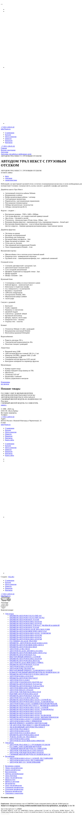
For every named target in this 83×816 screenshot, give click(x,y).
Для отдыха (9, 614)
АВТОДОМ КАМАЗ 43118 (20, 731)
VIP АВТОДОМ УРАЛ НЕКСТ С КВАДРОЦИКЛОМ (29, 725)
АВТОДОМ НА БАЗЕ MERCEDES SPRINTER (27, 741)
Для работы (9, 743)
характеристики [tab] (11, 180)
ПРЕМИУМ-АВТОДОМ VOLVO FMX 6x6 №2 (27, 618)
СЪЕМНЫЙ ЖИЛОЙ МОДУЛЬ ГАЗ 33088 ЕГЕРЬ (28, 748)
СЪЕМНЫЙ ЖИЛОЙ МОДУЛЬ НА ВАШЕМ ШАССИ (30, 754)
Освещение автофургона (14, 787)
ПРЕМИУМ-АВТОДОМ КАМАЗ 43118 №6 (26, 635)
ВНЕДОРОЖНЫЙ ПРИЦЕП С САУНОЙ (25, 657)
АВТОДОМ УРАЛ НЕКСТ (19, 729)
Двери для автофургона (14, 768)
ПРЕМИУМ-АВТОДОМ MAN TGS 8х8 (24, 619)
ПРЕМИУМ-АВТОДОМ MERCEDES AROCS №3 (28, 631)
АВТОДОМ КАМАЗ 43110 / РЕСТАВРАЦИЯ (26, 760)
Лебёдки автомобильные (14, 774)
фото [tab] (7, 176)
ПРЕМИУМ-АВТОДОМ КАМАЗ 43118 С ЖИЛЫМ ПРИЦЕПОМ (34, 717)
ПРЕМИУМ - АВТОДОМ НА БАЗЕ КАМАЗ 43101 (29, 643)
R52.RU (11, 577)
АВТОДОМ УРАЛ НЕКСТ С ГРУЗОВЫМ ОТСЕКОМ (30, 745)
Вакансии (8, 140)
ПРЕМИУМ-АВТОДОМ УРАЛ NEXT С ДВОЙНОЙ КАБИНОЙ (34, 705)
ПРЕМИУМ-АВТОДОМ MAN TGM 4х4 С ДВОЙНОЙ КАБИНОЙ (35, 625)
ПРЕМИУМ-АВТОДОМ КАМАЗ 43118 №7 (26, 637)
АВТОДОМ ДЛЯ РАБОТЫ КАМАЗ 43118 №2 (27, 752)
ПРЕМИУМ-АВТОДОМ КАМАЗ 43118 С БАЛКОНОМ (30, 715)
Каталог (8, 135)
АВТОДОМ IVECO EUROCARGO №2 (24, 698)
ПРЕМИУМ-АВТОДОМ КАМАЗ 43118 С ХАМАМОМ (30, 633)
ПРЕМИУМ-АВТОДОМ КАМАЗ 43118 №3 (26, 713)
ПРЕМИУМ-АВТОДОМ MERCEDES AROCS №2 (28, 653)
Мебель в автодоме (12, 781)
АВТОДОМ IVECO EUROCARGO (23, 733)
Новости (8, 139)
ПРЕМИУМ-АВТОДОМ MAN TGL (23, 655)
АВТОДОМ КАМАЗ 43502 (20, 739)
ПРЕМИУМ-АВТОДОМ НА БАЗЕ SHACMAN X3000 (30, 629)
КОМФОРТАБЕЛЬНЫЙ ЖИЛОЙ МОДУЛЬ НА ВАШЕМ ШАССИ (34, 672)
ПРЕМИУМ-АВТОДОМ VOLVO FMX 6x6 (26, 616)
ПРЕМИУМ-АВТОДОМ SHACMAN (23, 647)
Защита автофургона (12, 770)
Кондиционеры (11, 772)
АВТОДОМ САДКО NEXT (20, 649)
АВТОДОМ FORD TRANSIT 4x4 (22, 668)
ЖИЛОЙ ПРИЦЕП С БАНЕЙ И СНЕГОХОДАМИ (28, 723)
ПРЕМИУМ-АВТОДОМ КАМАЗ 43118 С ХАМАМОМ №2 (32, 709)
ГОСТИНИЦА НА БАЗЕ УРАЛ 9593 (23, 641)
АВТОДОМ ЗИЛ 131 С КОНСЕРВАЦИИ (25, 762)
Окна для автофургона (13, 785)
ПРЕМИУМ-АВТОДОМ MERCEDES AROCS (27, 645)
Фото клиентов (10, 137)
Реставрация (9, 756)
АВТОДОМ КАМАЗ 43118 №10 (21, 676)
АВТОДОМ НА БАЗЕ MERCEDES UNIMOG (26, 662)
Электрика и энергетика (14, 793)
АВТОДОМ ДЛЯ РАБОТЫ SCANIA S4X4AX (27, 750)
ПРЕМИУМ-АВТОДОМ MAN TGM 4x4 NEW (27, 686)
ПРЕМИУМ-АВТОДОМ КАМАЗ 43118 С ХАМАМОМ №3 (32, 702)
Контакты (8, 142)
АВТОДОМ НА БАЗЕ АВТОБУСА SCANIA (26, 651)
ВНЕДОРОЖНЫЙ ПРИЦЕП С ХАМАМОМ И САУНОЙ (31, 670)
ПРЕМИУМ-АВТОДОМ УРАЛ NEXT (24, 678)
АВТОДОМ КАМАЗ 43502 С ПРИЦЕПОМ (26, 721)
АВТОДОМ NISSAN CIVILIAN (21, 690)
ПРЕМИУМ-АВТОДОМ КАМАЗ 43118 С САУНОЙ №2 (30, 700)
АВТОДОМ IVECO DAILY (20, 680)
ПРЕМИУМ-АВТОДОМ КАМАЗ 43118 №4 (26, 621)
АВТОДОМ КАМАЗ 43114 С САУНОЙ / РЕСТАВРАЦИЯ (31, 758)
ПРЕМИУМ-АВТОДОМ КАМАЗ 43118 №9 (26, 659)
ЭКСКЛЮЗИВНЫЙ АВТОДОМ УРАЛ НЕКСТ (27, 727)
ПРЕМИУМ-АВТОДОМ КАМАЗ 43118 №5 (26, 623)
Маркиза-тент (10, 779)
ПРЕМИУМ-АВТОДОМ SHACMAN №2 (25, 661)
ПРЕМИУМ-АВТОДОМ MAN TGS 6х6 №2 (26, 684)
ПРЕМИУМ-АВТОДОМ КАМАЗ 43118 (24, 735)
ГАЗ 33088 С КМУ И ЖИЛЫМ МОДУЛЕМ (25, 746)
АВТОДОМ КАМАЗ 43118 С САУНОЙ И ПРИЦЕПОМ (30, 719)
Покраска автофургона (13, 791)
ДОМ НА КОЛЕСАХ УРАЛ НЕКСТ (23, 737)
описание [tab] (8, 178)
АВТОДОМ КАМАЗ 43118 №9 (21, 666)
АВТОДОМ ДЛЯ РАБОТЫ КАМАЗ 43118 (25, 692)
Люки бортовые (11, 776)
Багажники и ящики (12, 766)
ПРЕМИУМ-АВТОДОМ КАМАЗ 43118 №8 (26, 639)
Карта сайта (9, 440)
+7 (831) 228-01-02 (7, 127)
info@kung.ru (5, 129)
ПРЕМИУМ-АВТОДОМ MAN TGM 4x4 (25, 696)
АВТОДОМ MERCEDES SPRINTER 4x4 (25, 688)
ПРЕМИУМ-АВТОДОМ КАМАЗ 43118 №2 (26, 711)
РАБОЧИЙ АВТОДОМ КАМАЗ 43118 (24, 694)
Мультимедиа (10, 783)
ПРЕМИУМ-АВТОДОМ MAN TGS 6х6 (24, 664)
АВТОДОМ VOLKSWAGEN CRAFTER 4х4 (26, 682)
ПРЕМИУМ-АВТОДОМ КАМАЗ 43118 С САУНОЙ (29, 707)
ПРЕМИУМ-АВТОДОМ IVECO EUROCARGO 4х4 (29, 674)
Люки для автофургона (13, 778)
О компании (9, 133)
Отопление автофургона (14, 789)
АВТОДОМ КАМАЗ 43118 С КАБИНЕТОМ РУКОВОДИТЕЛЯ (33, 704)
